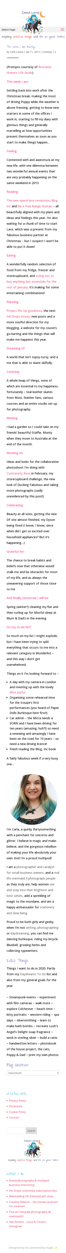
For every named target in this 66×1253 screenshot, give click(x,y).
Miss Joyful (17, 692)
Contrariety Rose (18, 473)
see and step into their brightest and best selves (30, 890)
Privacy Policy (17, 1100)
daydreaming (19, 933)
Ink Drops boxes (18, 316)
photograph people (42, 878)
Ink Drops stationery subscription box (33, 1190)
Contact (14, 1117)
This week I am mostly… (21, 47)
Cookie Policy (17, 1112)
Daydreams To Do (33, 974)
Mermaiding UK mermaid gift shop (31, 1196)
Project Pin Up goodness (24, 311)
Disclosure (15, 1106)
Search (31, 1130)
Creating (47, 51)
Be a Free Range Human (35, 206)
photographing (48, 928)
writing (31, 928)
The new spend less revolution (28, 200)
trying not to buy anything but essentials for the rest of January (32, 281)
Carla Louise (16, 51)
